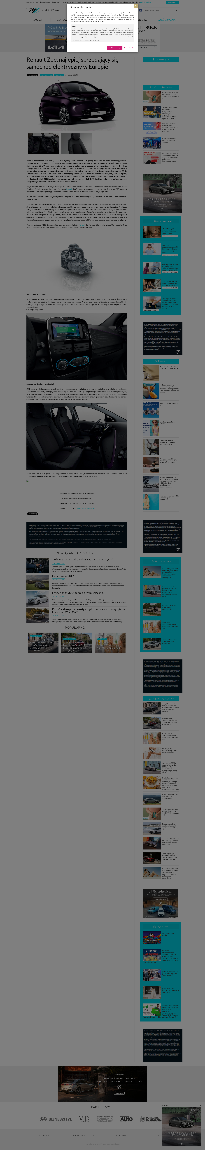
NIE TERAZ (128, 48)
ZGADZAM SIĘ (114, 48)
